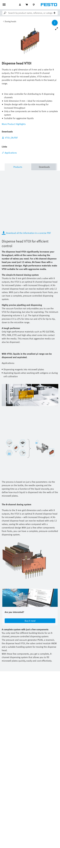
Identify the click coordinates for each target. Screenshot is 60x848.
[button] (20, 4)
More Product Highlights (14, 124)
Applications (11, 152)
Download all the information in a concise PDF (28, 233)
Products (17, 167)
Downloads (44, 167)
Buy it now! (30, 620)
